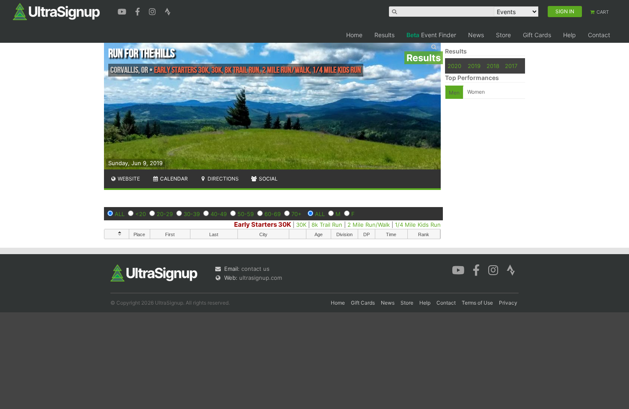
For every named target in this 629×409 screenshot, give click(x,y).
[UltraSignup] (56, 11)
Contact (599, 35)
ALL (120, 213)
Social (268, 178)
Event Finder (431, 35)
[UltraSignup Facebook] (138, 10)
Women (476, 92)
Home (354, 35)
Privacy (508, 302)
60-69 (272, 213)
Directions (222, 178)
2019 (474, 65)
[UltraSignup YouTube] (123, 10)
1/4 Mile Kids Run (418, 224)
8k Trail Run (327, 224)
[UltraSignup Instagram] (153, 10)
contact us (255, 268)
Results (384, 35)
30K (301, 224)
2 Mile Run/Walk (368, 224)
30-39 (192, 213)
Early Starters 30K (262, 224)
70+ (296, 213)
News (476, 35)
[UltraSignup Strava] (167, 10)
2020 (454, 65)
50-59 (245, 213)
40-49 (219, 213)
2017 (511, 65)
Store (503, 35)
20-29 (165, 213)
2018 (493, 65)
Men (454, 92)
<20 (140, 213)
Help (569, 35)
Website (128, 178)
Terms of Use (477, 302)
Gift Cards (537, 35)
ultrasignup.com (260, 277)
